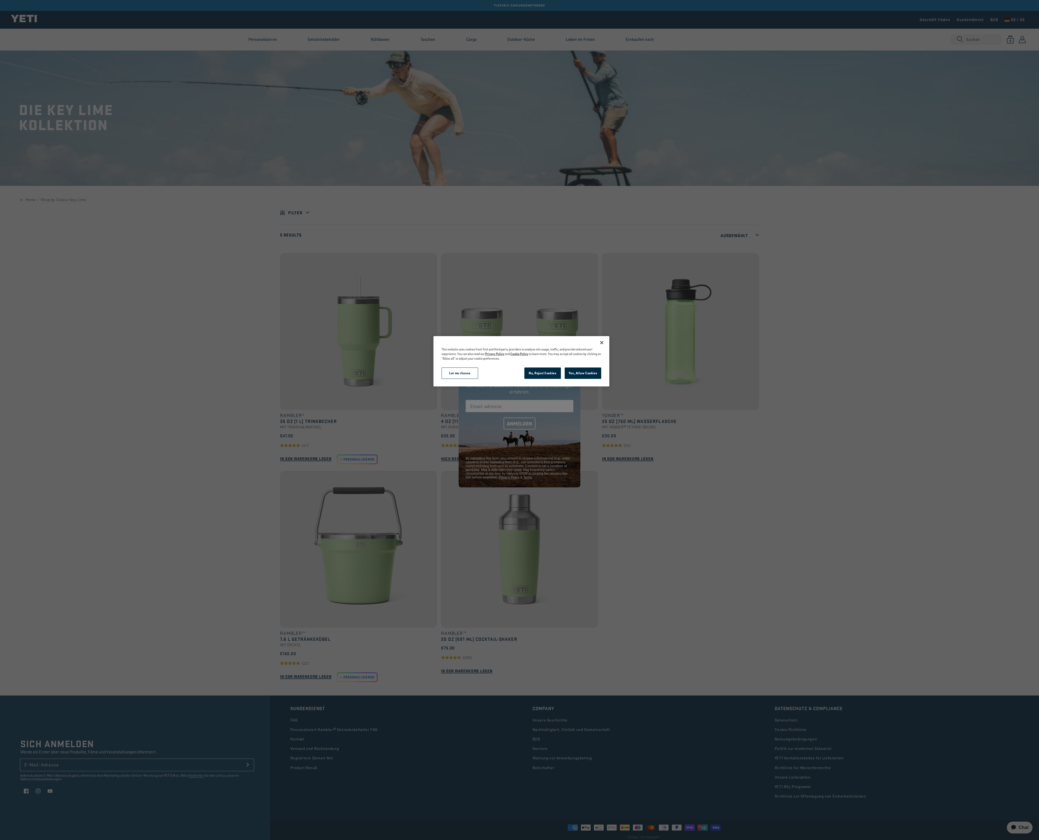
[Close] (602, 343)
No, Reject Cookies (542, 373)
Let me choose (459, 373)
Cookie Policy (519, 354)
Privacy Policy (494, 354)
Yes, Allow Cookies (583, 373)
